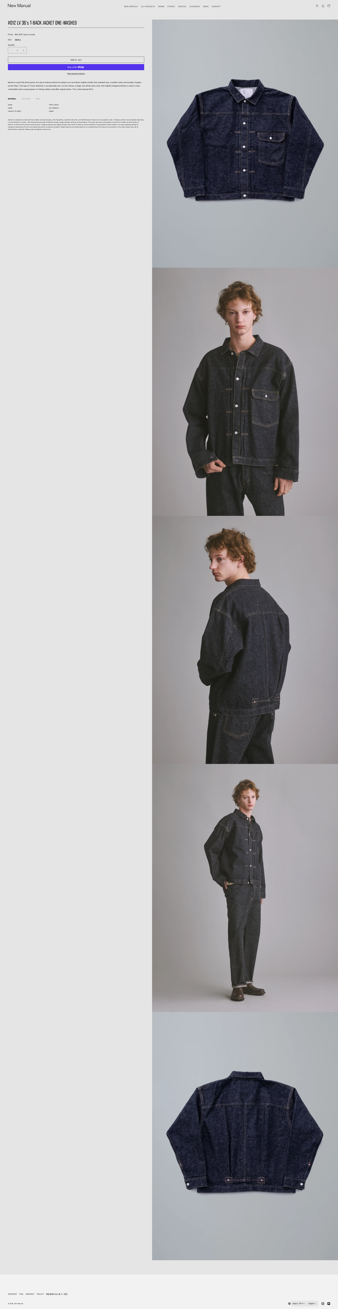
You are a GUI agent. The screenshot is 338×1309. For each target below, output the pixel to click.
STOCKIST (12, 1294)
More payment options (76, 73)
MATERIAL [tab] (12, 99)
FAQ (21, 1294)
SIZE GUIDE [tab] (25, 99)
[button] (317, 4)
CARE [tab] (38, 99)
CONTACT (30, 1294)
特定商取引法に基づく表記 (57, 1294)
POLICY (40, 1294)
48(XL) (18, 40)
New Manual (18, 1304)
